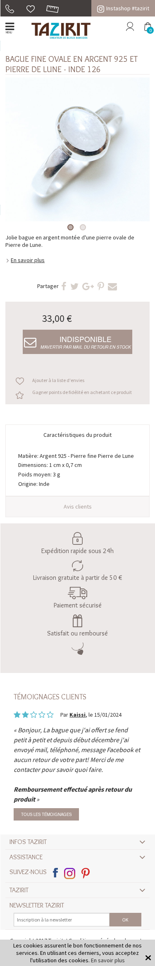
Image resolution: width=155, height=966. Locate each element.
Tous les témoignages (46, 814)
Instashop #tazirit (127, 8)
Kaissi (77, 714)
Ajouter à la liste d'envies (58, 380)
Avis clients (78, 506)
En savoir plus (28, 260)
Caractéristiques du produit (77, 434)
